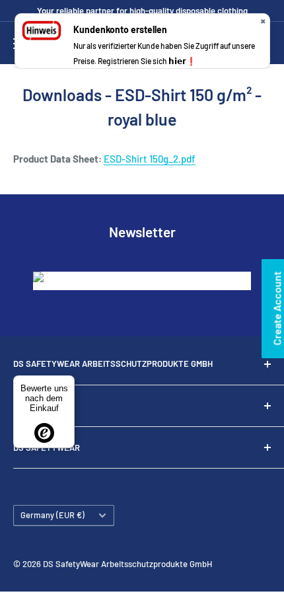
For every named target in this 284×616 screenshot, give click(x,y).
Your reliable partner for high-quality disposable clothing (142, 10)
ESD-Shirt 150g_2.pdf (149, 159)
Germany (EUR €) (52, 515)
